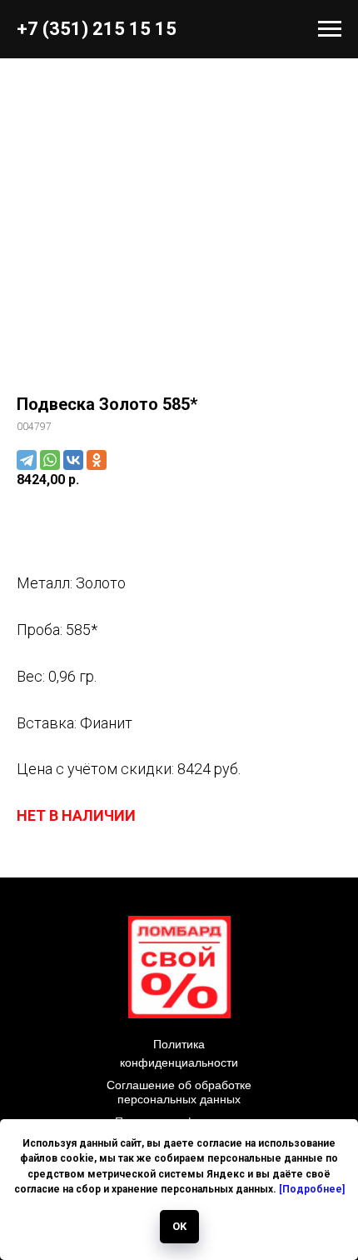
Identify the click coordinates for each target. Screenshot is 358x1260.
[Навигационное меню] (329, 29)
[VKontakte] (73, 460)
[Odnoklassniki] (97, 460)
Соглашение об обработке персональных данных (179, 1092)
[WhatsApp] (50, 460)
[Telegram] (27, 460)
